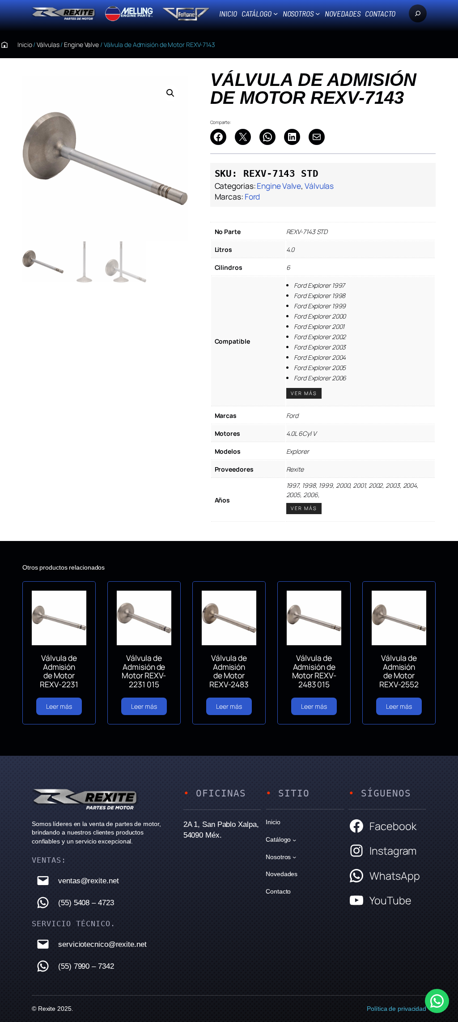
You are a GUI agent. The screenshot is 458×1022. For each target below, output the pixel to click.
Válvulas (48, 44)
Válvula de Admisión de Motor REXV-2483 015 (314, 671)
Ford (252, 196)
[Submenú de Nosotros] (317, 13)
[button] (170, 93)
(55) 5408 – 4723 (86, 902)
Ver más (304, 393)
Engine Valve (81, 44)
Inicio (228, 13)
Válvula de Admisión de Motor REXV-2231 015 (144, 671)
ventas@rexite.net (88, 880)
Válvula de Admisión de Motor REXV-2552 (399, 671)
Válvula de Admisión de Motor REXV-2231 (59, 671)
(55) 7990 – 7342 (86, 966)
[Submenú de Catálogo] (275, 13)
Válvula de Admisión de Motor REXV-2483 (229, 671)
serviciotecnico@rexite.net (102, 944)
